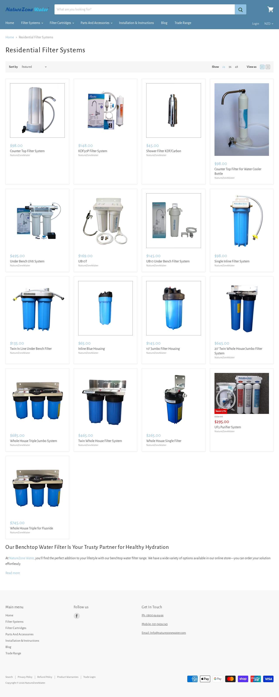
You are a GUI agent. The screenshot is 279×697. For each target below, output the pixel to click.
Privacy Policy (25, 677)
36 (230, 66)
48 (236, 66)
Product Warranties (67, 677)
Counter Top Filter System (27, 151)
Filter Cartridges (61, 23)
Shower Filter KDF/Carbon (163, 151)
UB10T (82, 261)
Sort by (13, 66)
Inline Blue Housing (91, 348)
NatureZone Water (21, 558)
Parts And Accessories (95, 23)
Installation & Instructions (136, 23)
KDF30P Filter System (92, 151)
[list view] (268, 67)
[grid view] (262, 67)
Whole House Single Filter (163, 441)
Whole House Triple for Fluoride (31, 528)
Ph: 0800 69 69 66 (152, 615)
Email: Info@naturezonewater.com (164, 632)
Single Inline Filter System (232, 261)
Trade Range (183, 23)
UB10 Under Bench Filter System (168, 261)
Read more (12, 573)
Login (255, 23)
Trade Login (89, 677)
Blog (164, 23)
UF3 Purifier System (227, 427)
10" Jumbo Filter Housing (163, 348)
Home (9, 23)
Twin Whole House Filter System (100, 441)
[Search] (240, 9)
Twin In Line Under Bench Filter (31, 348)
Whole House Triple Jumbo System (33, 441)
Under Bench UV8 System (27, 261)
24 (223, 66)
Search (9, 677)
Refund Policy (44, 677)
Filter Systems (31, 23)
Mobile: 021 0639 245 (155, 624)
